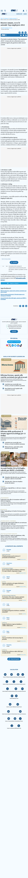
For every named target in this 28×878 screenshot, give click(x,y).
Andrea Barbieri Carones (7, 27)
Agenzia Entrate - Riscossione (9, 521)
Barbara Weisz (23, 559)
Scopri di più (19, 13)
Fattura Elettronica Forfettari (9, 533)
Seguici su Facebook (15, 341)
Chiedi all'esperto (15, 659)
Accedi (25, 13)
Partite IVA (6, 452)
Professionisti (7, 359)
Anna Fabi (24, 600)
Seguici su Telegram (14, 283)
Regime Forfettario (6, 554)
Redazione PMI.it (23, 586)
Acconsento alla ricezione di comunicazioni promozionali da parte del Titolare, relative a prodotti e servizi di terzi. (18, 268)
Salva (23, 35)
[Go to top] (25, 874)
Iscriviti (14, 331)
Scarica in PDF (26, 35)
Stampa (21, 35)
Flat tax (4, 636)
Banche (3, 486)
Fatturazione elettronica (7, 568)
